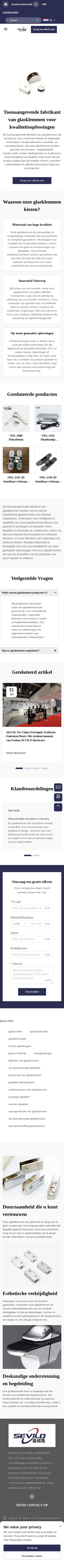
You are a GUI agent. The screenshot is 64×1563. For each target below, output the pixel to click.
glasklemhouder (39, 1031)
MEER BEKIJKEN (16, 753)
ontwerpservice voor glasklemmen (28, 1089)
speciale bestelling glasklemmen (27, 1125)
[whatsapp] (58, 797)
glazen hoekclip (17, 1053)
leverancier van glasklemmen (25, 1075)
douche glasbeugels (20, 1046)
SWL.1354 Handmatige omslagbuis (48, 438)
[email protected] (22, 4)
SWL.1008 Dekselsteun (16, 437)
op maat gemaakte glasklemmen (27, 1118)
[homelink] (22, 28)
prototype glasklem (19, 1096)
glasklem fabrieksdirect (21, 1082)
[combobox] (19, 923)
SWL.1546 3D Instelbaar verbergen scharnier (48, 480)
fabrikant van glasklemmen (24, 1060)
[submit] (38, 20)
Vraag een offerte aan (44, 29)
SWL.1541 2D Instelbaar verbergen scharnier (16, 480)
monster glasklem (18, 1104)
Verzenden (32, 991)
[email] (58, 787)
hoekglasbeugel (43, 1053)
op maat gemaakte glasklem (24, 1067)
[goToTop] (58, 807)
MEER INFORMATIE (16, 418)
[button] (19, 768)
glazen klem (15, 1031)
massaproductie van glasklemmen (28, 1111)
